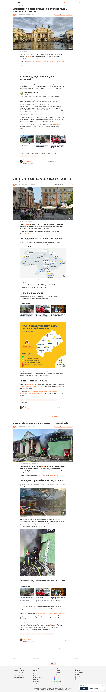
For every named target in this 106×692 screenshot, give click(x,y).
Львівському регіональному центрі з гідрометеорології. (49, 61)
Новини (37, 2)
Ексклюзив (15, 653)
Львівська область (35, 153)
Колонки (60, 2)
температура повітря (51, 399)
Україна (31, 2)
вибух (43, 466)
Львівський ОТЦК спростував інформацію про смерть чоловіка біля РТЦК (57, 145)
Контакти (35, 674)
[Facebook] (25, 163)
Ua (89, 2)
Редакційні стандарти (18, 675)
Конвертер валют (37, 683)
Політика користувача (18, 670)
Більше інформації (94, 688)
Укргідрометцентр (30, 399)
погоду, (29, 56)
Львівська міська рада (48, 634)
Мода (14, 658)
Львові (27, 224)
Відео (67, 2)
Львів (19, 5)
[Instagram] (24, 163)
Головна (14, 5)
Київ (34, 653)
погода (22, 153)
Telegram (58, 672)
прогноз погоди (40, 399)
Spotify (78, 674)
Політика (75, 658)
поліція (38, 634)
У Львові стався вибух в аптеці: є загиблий (26, 144)
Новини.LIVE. (54, 475)
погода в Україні (24, 155)
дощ (55, 153)
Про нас (35, 670)
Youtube (58, 670)
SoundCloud (79, 677)
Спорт (54, 2)
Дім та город (56, 648)
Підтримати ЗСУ (81, 2)
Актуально (35, 648)
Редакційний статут (17, 674)
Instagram (58, 677)
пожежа (27, 634)
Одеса (54, 658)
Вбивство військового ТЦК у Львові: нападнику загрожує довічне (58, 315)
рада (43, 475)
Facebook (58, 679)
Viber (57, 674)
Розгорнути (53, 663)
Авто (14, 648)
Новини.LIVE (28, 233)
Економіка (48, 2)
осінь (43, 153)
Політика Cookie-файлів (18, 677)
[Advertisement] (42, 69)
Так (84, 688)
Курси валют (36, 681)
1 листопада (33, 155)
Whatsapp (58, 681)
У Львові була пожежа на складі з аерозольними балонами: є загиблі (42, 145)
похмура (55, 124)
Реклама (35, 675)
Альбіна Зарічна (27, 408)
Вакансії (35, 672)
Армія (42, 2)
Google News (80, 672)
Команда (35, 679)
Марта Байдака (27, 161)
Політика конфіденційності (19, 672)
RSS (77, 679)
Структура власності (38, 677)
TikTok (78, 670)
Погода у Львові (24, 402)
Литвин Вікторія (27, 639)
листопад (49, 153)
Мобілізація (76, 653)
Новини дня (36, 658)
